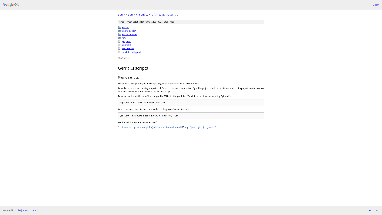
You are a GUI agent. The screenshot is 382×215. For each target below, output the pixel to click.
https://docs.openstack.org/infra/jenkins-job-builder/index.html (151, 127)
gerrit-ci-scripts (138, 14)
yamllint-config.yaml (131, 52)
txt (369, 210)
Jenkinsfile (126, 44)
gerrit (121, 14)
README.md (128, 48)
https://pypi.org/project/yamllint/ (200, 127)
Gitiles (18, 210)
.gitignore (126, 41)
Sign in (376, 4)
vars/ (124, 37)
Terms (34, 210)
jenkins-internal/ (129, 34)
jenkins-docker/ (129, 30)
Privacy (26, 210)
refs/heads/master (163, 14)
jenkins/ (125, 27)
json (376, 210)
